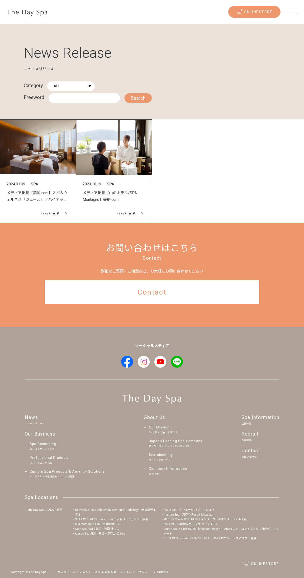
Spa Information (260, 419)
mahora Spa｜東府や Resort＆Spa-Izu (188, 514)
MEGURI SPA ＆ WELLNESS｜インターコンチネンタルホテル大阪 (205, 519)
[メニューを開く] (292, 12)
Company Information (168, 471)
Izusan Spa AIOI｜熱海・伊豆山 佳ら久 (100, 533)
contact (152, 292)
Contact (251, 453)
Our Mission (163, 429)
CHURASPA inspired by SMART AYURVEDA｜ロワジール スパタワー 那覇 (210, 538)
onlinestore (258, 12)
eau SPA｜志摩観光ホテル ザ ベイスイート (191, 524)
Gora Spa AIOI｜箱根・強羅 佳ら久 (97, 529)
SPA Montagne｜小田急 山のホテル (97, 524)
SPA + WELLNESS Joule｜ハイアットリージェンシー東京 (111, 519)
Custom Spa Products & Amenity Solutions (67, 474)
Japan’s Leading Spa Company (175, 443)
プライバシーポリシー (135, 572)
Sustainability (161, 457)
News (35, 419)
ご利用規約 (162, 572)
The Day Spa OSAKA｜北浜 (45, 510)
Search (138, 98)
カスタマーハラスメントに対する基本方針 (87, 572)
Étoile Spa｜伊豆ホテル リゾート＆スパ (189, 510)
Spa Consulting (43, 446)
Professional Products (49, 460)
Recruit (250, 436)
